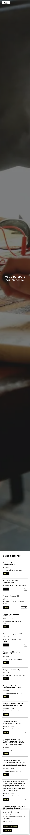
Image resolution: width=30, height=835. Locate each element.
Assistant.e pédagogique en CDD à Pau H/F (11, 653)
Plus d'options (6, 821)
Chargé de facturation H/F (12, 670)
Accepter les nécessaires (10, 826)
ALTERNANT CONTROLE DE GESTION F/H (11, 581)
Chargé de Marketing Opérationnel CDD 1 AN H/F (12, 686)
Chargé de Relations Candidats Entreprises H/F (12, 722)
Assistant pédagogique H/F (12, 634)
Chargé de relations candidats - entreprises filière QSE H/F (13, 704)
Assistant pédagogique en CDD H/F (11, 615)
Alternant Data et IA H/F (11, 596)
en (25, 607)
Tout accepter (7, 830)
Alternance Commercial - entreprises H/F (11, 563)
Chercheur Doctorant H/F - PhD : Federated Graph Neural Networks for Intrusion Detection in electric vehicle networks (14, 742)
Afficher (6, 573)
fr (25, 574)
